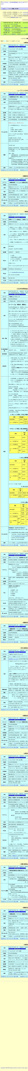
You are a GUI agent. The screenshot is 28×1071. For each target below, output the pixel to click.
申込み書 (10, 529)
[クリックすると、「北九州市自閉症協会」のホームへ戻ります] (12, 3)
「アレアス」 (22, 224)
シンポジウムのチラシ (17, 899)
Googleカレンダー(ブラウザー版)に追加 (9, 84)
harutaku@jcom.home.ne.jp (18, 79)
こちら (13, 82)
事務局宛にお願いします (16, 17)
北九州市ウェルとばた (13, 658)
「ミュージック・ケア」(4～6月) (10, 24)
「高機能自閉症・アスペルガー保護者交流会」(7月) (14, 30)
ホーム (4, 8)
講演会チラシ (15, 855)
